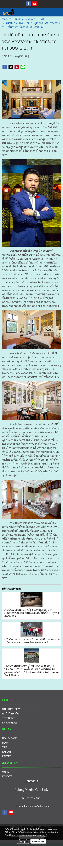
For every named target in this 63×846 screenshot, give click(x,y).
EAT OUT (6, 751)
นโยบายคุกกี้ (42, 835)
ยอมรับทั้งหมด (38, 841)
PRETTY (6, 756)
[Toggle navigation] (59, 12)
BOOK (5, 742)
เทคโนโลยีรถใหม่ (11, 713)
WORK (5, 772)
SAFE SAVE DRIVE (11, 709)
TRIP (4, 747)
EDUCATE (7, 776)
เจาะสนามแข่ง (9, 722)
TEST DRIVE (8, 718)
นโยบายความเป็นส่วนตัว (21, 835)
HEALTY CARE (9, 738)
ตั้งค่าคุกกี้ (23, 841)
